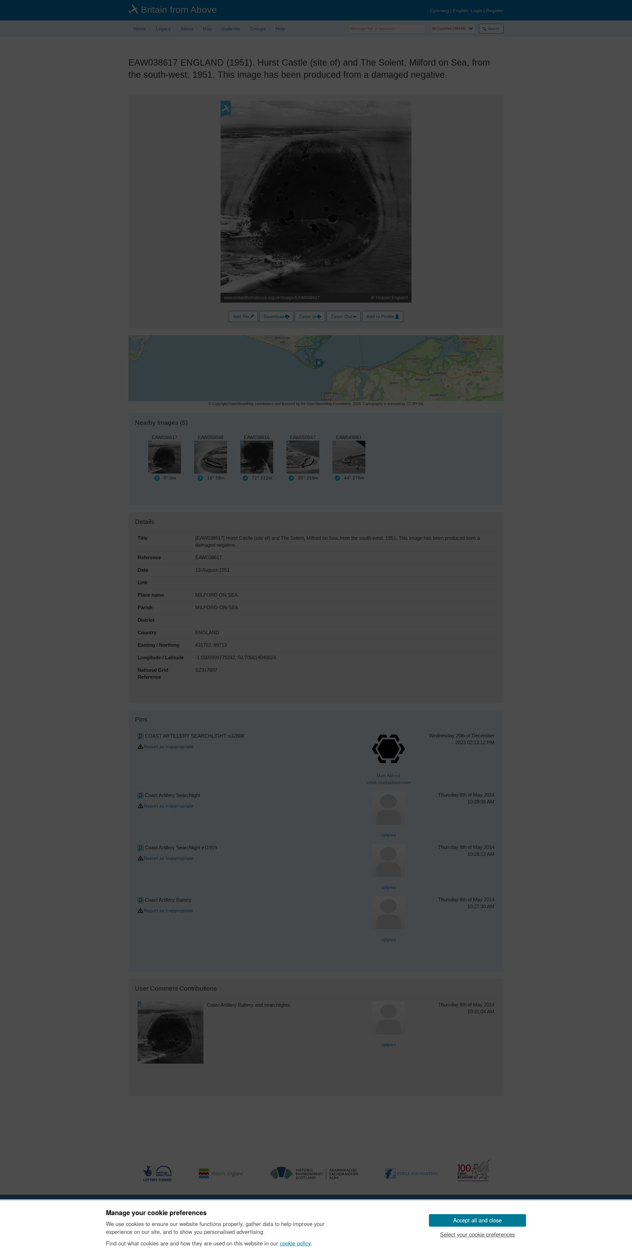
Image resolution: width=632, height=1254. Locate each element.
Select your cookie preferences (477, 1234)
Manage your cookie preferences (156, 1212)
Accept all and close (477, 1220)
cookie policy (295, 1243)
